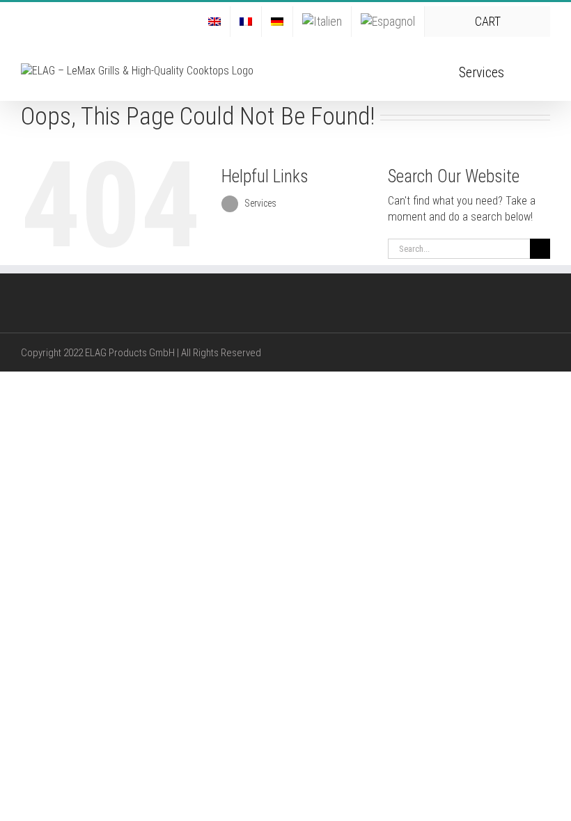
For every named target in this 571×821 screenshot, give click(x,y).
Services (260, 203)
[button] (527, 71)
